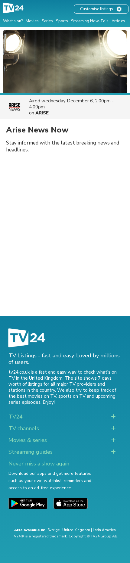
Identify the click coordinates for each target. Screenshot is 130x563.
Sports (62, 21)
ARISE (42, 113)
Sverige (53, 529)
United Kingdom (76, 529)
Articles (118, 21)
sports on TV (72, 396)
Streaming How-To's (90, 21)
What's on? (13, 21)
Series (47, 21)
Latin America (104, 529)
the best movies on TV (32, 396)
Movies (32, 21)
